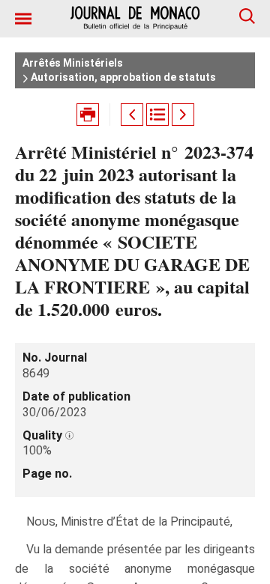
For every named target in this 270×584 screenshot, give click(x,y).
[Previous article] (132, 114)
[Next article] (183, 114)
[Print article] (87, 114)
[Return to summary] (157, 114)
